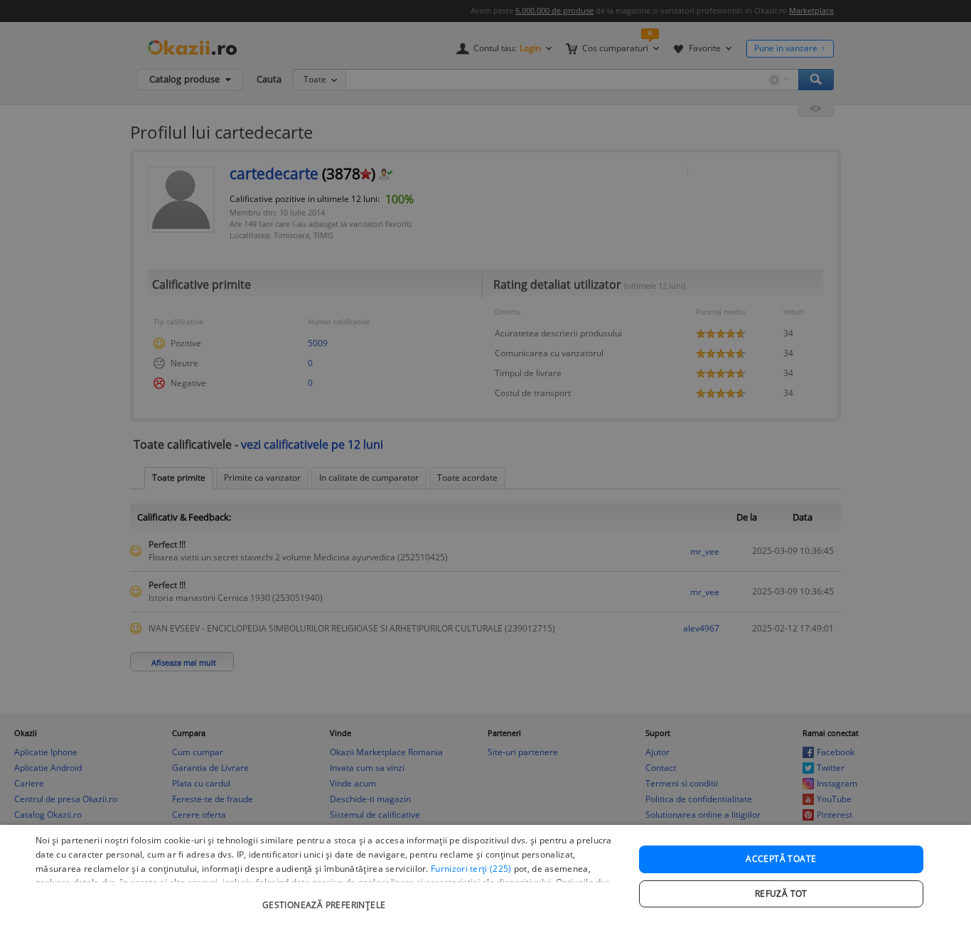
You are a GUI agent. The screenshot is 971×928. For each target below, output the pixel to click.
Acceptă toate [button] (781, 859)
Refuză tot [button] (781, 893)
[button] (326, 897)
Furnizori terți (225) (471, 869)
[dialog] (485, 876)
